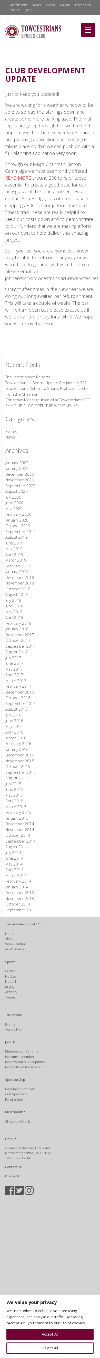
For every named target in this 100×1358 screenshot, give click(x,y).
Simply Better (15, 944)
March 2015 (15, 806)
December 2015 (19, 754)
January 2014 (16, 886)
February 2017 (18, 686)
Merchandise (19, 5)
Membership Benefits (21, 1051)
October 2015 (17, 766)
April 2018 (14, 617)
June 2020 (14, 502)
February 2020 (18, 514)
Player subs (83, 5)
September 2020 (20, 485)
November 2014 (19, 829)
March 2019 (15, 560)
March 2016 (15, 737)
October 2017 (17, 640)
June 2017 (14, 663)
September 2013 (20, 909)
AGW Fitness (14, 949)
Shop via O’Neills (18, 1121)
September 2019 (20, 531)
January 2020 (16, 520)
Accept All (50, 1334)
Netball (10, 981)
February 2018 (18, 623)
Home (9, 933)
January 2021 (16, 468)
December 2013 (19, 892)
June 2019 (14, 542)
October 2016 (17, 697)
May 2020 (14, 508)
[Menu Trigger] (88, 30)
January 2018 (16, 628)
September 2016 (20, 703)
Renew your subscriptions (25, 1061)
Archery (11, 992)
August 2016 (16, 709)
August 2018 (16, 594)
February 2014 (18, 881)
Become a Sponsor (19, 1089)
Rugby (9, 986)
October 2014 (17, 835)
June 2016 (14, 720)
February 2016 (18, 743)
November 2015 (19, 760)
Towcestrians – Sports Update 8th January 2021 (47, 382)
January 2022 (16, 462)
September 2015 (20, 772)
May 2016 (14, 726)
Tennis (10, 997)
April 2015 (14, 800)
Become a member (19, 1056)
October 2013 (17, 904)
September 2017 (20, 646)
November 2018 (19, 582)
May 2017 (14, 669)
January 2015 (16, 818)
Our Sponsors (16, 1094)
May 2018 (14, 611)
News (37, 5)
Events (11, 431)
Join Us (30, 10)
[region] (50, 1326)
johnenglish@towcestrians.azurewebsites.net (51, 278)
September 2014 (20, 841)
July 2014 (13, 852)
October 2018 (17, 588)
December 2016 (19, 692)
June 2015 (14, 789)
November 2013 (19, 898)
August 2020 (16, 491)
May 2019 (14, 548)
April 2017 (14, 674)
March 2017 (15, 680)
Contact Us (13, 1167)
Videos (50, 5)
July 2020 (13, 497)
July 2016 (13, 714)
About (9, 938)
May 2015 (14, 795)
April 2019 (14, 554)
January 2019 (16, 571)
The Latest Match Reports (27, 376)
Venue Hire (14, 1029)
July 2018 (13, 600)
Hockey (10, 976)
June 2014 (14, 858)
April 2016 (14, 732)
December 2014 (19, 823)
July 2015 (13, 783)
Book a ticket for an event (24, 1067)
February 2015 (18, 812)
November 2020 (19, 479)
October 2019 (17, 525)
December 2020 (19, 474)
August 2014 (16, 846)
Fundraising (14, 1099)
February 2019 (18, 565)
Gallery (65, 5)
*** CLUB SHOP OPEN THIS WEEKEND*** (41, 405)
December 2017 (19, 634)
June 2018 (14, 605)
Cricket (10, 971)
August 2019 (16, 537)
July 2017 (13, 657)
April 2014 (14, 869)
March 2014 (15, 875)
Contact (15, 10)
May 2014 (14, 864)
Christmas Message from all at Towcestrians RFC (47, 399)
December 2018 (19, 577)
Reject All (50, 1348)
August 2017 (16, 651)
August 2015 (16, 777)
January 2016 (16, 749)
